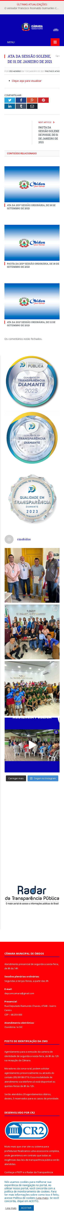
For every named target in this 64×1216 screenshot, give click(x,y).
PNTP (19, 1172)
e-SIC (20, 1027)
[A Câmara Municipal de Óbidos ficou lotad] (32, 688)
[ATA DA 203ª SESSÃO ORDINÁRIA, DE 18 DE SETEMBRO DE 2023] (32, 184)
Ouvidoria (9, 1027)
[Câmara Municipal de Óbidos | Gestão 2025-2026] (32, 26)
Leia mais (42, 1197)
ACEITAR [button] (26, 1207)
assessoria (42, 1151)
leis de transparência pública (36, 1159)
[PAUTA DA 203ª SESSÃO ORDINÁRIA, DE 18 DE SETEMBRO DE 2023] (32, 243)
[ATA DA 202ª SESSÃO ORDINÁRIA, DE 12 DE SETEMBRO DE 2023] (32, 301)
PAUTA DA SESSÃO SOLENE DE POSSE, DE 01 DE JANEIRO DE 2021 (48, 135)
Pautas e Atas (52, 71)
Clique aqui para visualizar (26, 80)
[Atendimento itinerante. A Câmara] (32, 575)
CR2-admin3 (15, 71)
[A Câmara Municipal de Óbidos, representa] (32, 745)
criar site (26, 1146)
